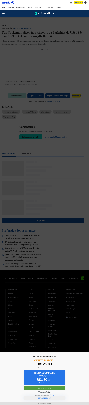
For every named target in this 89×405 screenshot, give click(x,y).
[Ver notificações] (85, 2)
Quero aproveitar (44, 388)
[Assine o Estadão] (78, 2)
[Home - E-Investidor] (44, 13)
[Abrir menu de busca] (85, 13)
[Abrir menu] (3, 13)
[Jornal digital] (71, 2)
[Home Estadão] (8, 2)
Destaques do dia (44, 398)
